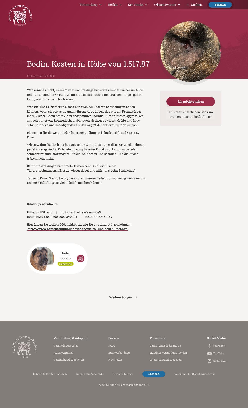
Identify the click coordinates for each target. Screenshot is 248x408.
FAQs (111, 345)
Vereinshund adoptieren (69, 359)
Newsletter (115, 359)
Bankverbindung (119, 352)
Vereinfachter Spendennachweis (194, 374)
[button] (91, 5)
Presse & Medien (123, 374)
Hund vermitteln (64, 352)
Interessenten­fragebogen (166, 359)
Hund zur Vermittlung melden (168, 352)
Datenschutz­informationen (50, 374)
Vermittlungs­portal (66, 345)
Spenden (220, 4)
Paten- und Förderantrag (165, 345)
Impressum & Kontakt (90, 374)
